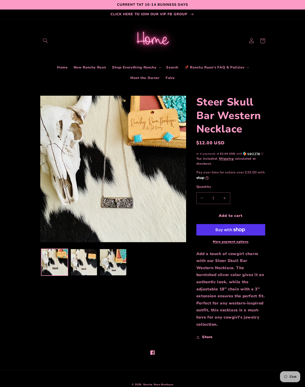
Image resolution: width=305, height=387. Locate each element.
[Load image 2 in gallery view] (84, 262)
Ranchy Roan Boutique (158, 384)
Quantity (203, 186)
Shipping (226, 159)
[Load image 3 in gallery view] (113, 262)
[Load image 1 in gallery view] (54, 262)
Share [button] (207, 337)
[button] (45, 40)
